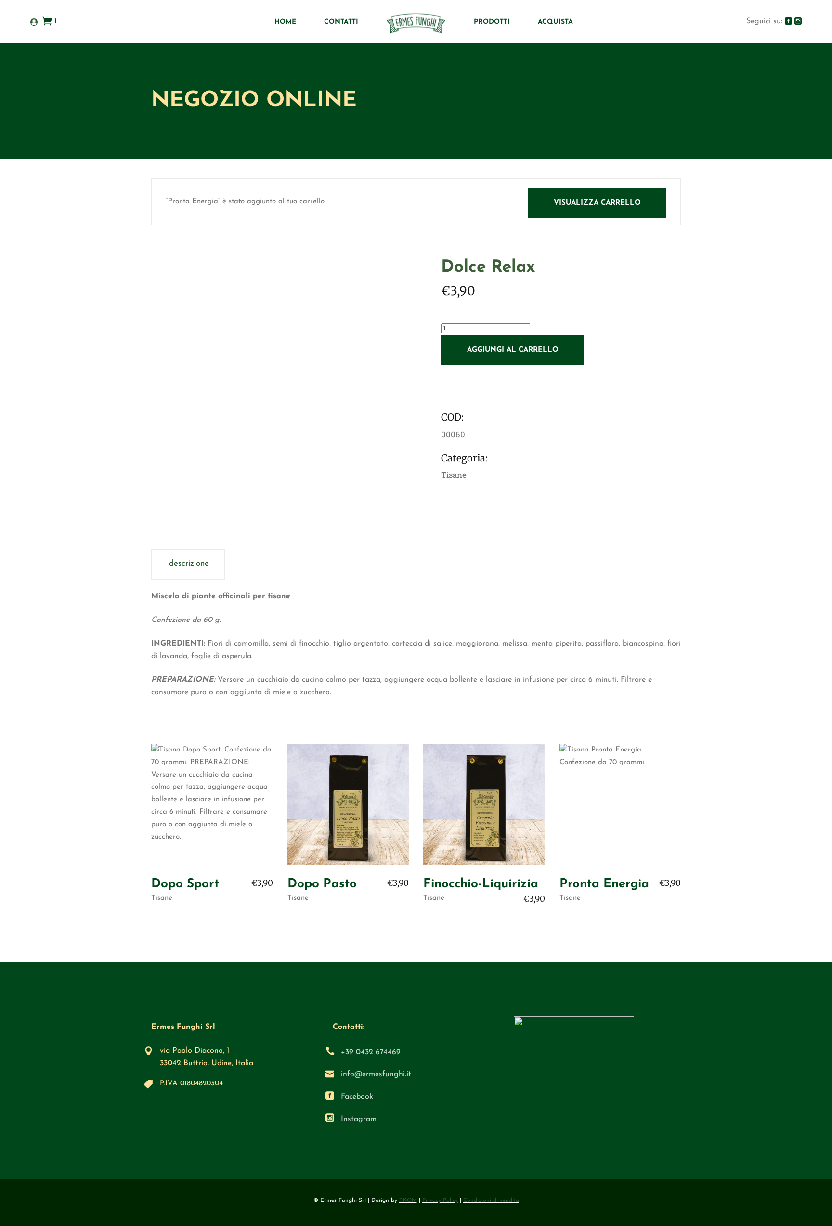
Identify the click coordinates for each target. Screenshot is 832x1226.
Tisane (161, 898)
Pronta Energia (604, 884)
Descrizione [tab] (189, 563)
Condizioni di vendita (491, 1200)
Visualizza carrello (597, 203)
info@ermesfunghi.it (376, 1074)
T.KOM (408, 1200)
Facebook (357, 1097)
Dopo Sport (185, 884)
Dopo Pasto (322, 884)
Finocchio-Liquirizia (480, 884)
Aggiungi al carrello (513, 350)
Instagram (359, 1119)
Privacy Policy (440, 1200)
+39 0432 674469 (371, 1052)
